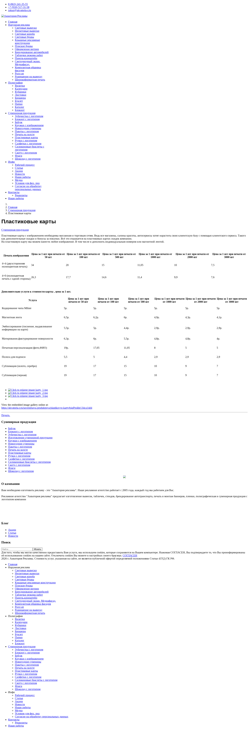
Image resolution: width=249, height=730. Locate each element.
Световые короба (25, 33)
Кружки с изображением (29, 125)
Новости (20, 174)
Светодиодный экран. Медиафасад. (27, 63)
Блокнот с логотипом (27, 119)
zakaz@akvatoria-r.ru (19, 10)
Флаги (18, 155)
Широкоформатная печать (30, 79)
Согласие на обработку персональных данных (28, 188)
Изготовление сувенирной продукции (30, 437)
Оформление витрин (27, 49)
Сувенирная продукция (21, 113)
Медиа (19, 180)
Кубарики (20, 91)
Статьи (19, 167)
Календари (21, 88)
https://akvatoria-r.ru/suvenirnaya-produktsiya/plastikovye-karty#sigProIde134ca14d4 (46, 407)
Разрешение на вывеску (28, 76)
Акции (19, 171)
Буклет (19, 100)
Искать (37, 549)
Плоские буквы (24, 46)
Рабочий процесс (25, 164)
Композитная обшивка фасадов (33, 603)
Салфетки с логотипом (28, 143)
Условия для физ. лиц (27, 183)
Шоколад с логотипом (27, 158)
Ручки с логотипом (26, 140)
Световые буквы (24, 37)
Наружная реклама (19, 24)
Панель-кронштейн (26, 58)
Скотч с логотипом (26, 152)
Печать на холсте (25, 134)
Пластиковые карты (26, 137)
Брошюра (20, 97)
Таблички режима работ (29, 55)
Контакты (13, 192)
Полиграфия (15, 82)
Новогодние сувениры (28, 128)
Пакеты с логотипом (27, 131)
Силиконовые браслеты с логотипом (29, 462)
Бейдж (18, 122)
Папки (19, 104)
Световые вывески (26, 27)
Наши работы (23, 177)
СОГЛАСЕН (130, 555)
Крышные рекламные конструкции (27, 41)
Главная (12, 21)
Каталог (19, 107)
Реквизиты (21, 195)
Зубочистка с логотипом (29, 116)
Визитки (20, 85)
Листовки (20, 94)
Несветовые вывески (27, 30)
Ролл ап (19, 73)
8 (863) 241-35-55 (18, 4)
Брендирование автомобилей (32, 52)
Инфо (11, 161)
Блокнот (20, 110)
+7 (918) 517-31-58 (18, 7)
